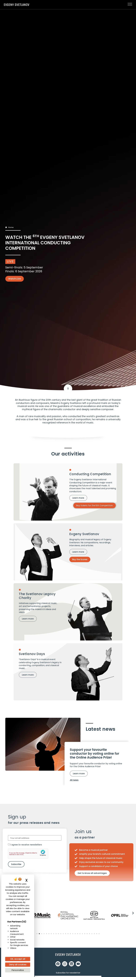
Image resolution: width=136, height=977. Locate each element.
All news (74, 780)
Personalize (18, 970)
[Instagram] (64, 963)
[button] (133, 913)
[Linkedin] (71, 963)
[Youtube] (78, 963)
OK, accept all (17, 958)
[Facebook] (57, 963)
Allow (37, 853)
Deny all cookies (17, 964)
